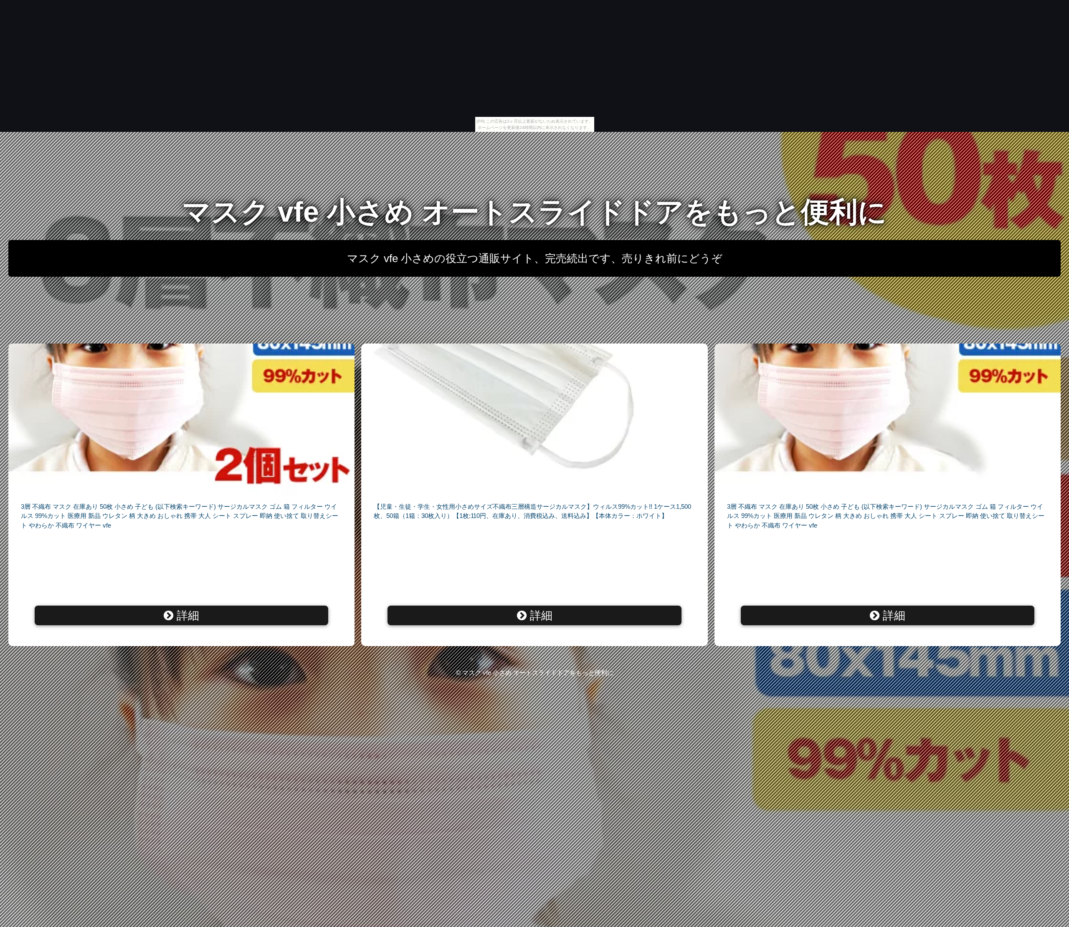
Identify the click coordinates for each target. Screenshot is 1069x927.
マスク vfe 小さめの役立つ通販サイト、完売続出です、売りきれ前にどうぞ (534, 258)
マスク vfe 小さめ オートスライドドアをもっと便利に (534, 211)
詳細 (186, 615)
